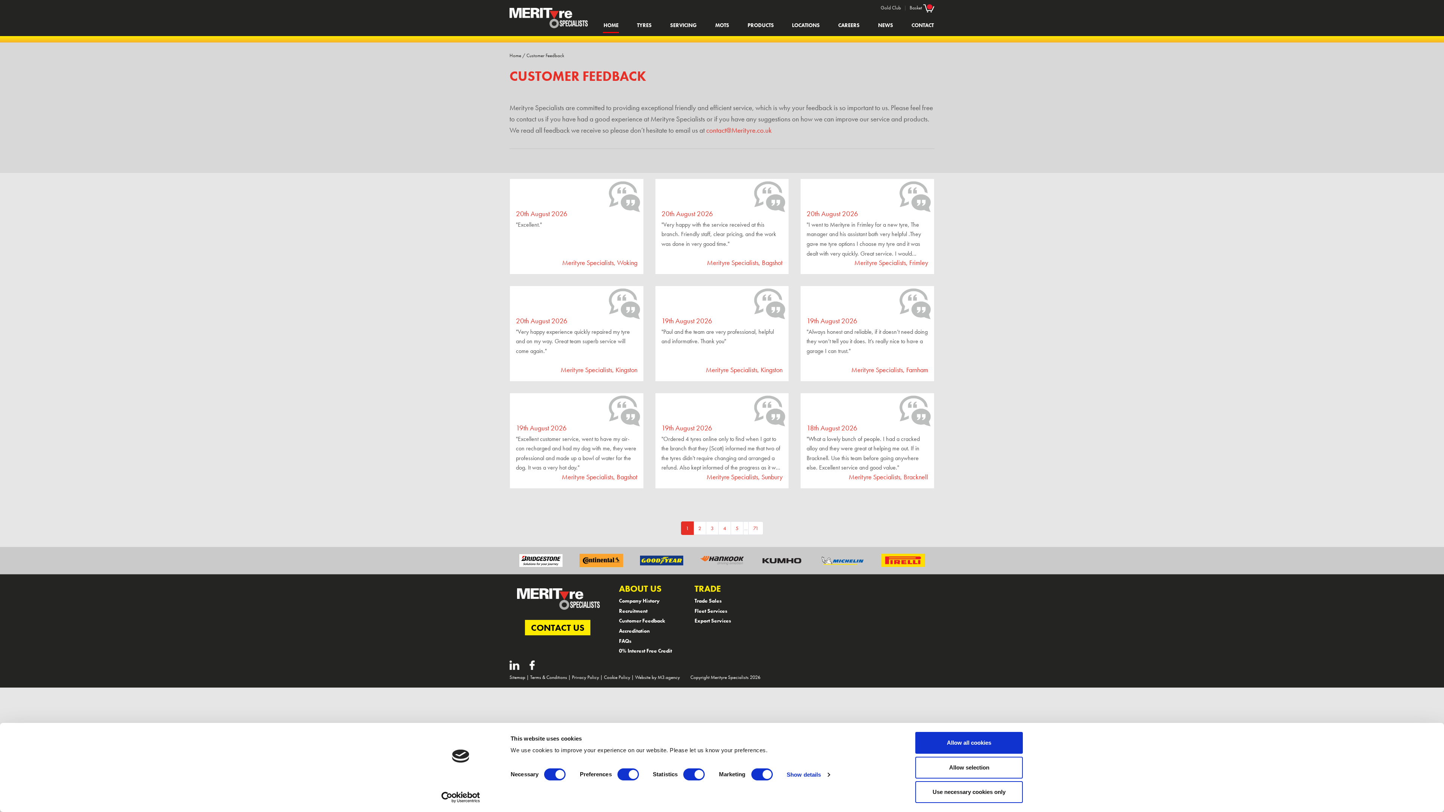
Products (761, 25)
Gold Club (891, 8)
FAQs (625, 641)
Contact (923, 25)
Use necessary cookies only (969, 792)
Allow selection (969, 767)
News (885, 25)
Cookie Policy (617, 677)
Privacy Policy (585, 677)
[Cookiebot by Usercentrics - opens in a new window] (461, 797)
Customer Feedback (545, 55)
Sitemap (517, 677)
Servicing (683, 25)
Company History (639, 600)
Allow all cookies (969, 742)
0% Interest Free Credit (645, 650)
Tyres (644, 25)
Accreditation (634, 630)
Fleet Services (711, 610)
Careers (849, 25)
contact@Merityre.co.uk (739, 130)
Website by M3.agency (657, 677)
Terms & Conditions (548, 677)
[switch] (628, 774)
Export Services (713, 620)
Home (611, 25)
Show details (804, 774)
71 (755, 528)
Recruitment (633, 610)
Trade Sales (708, 600)
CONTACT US (557, 627)
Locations (806, 25)
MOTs (722, 25)
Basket (916, 8)
